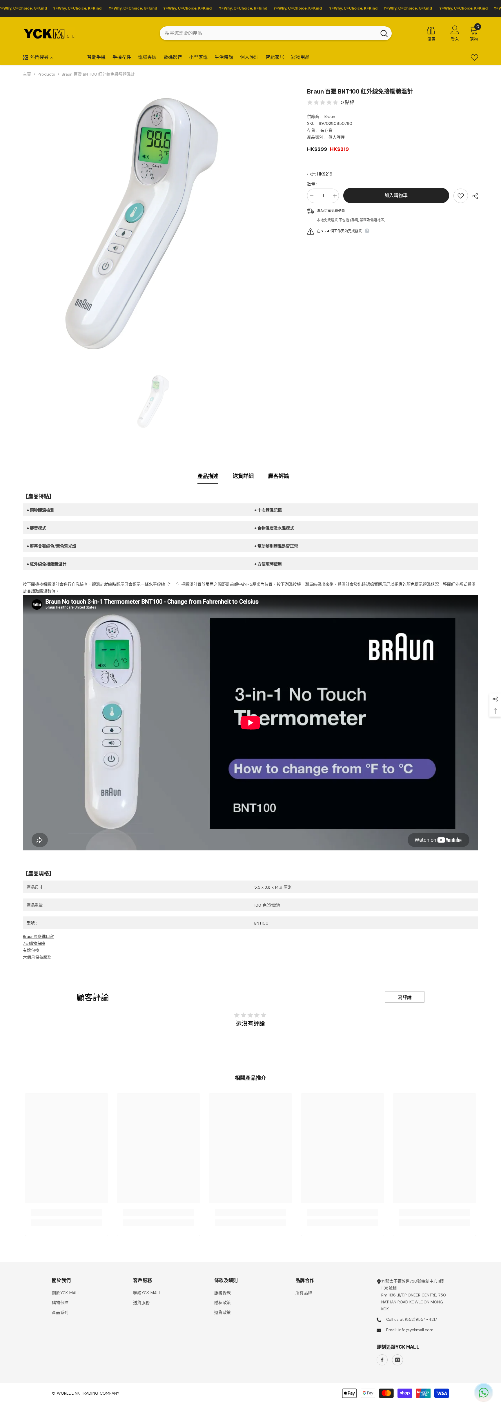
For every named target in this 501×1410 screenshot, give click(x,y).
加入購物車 (396, 195)
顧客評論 (278, 476)
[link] (66, 1212)
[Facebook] (382, 1359)
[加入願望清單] (460, 196)
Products (46, 74)
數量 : (312, 184)
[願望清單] (474, 57)
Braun (329, 116)
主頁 (27, 74)
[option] (156, 220)
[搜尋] (276, 33)
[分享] (473, 196)
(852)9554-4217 (421, 1319)
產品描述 (207, 476)
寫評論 (405, 997)
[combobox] (268, 33)
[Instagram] (397, 1359)
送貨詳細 (243, 476)
